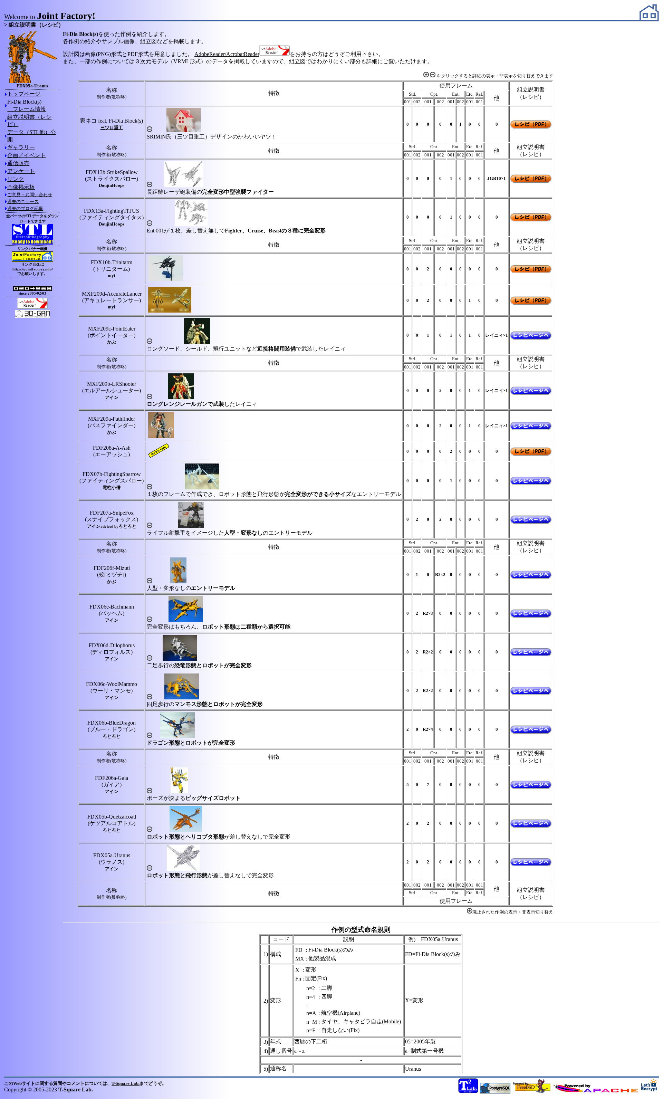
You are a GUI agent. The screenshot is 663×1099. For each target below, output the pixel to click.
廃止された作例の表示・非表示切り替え (512, 912)
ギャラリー (21, 147)
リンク (15, 179)
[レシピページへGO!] (530, 338)
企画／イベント (26, 155)
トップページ (23, 94)
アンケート (21, 171)
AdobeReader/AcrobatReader (226, 54)
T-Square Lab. (126, 1083)
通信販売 (18, 163)
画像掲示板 (21, 187)
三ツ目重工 (111, 127)
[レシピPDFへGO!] (530, 127)
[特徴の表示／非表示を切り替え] (149, 130)
